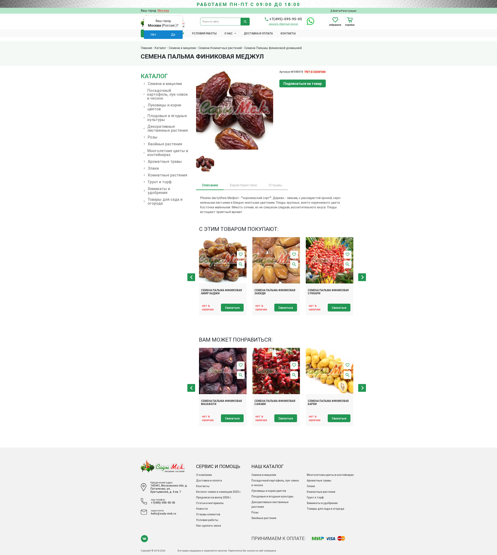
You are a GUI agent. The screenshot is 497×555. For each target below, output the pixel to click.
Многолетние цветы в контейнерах (330, 474)
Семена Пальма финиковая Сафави (274, 402)
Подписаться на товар (302, 84)
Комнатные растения (321, 491)
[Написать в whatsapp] (308, 23)
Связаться (232, 307)
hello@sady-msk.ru (163, 513)
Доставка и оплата (258, 33)
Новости (202, 508)
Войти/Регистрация (344, 11)
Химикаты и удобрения (322, 503)
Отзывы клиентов (208, 514)
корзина (350, 25)
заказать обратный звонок (283, 24)
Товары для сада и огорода (325, 508)
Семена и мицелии (263, 474)
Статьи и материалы (210, 503)
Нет (153, 34)
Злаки (311, 486)
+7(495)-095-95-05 (285, 19)
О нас (228, 33)
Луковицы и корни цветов (268, 490)
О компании (204, 474)
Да (173, 34)
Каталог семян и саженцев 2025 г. (218, 491)
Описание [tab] (210, 185)
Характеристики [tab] (243, 185)
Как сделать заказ (208, 525)
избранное (335, 25)
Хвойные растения (263, 518)
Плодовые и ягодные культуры (272, 496)
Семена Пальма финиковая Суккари (328, 292)
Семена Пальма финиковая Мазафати (221, 402)
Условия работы (204, 33)
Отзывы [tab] (275, 185)
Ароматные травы (319, 480)
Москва (163, 10)
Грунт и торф (315, 497)
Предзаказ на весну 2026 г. (214, 497)
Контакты (288, 33)
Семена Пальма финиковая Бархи (328, 402)
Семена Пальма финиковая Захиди (274, 292)
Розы (254, 512)
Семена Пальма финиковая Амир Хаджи (221, 292)
